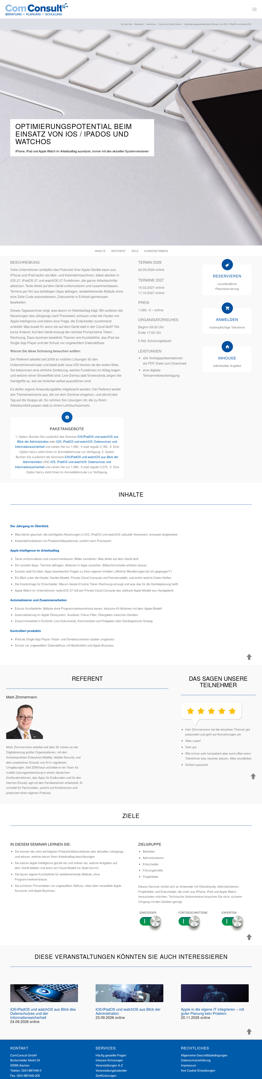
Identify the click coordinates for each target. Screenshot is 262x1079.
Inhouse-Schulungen (109, 1060)
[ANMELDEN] (227, 308)
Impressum (188, 1065)
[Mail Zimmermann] (24, 720)
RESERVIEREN (227, 275)
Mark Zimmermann (21, 696)
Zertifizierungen (106, 1075)
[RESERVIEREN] (227, 264)
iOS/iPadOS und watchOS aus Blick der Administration (128, 1011)
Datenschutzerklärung (195, 1060)
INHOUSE (227, 357)
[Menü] (254, 9)
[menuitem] (254, 9)
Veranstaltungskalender (111, 1070)
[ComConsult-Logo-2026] (36, 9)
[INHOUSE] (227, 346)
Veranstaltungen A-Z (109, 1065)
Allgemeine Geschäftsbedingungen (204, 1055)
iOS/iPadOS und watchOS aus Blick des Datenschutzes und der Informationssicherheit (43, 1013)
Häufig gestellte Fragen (111, 1055)
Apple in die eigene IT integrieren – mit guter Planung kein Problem (212, 1011)
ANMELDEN (227, 319)
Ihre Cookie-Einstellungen (198, 1070)
